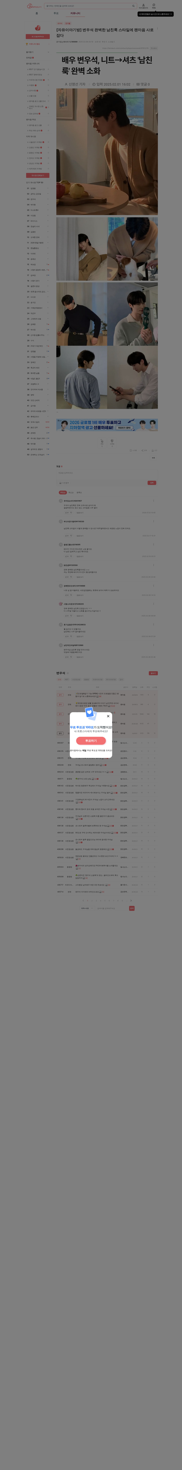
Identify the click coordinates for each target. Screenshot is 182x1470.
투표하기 (91, 740)
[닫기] (108, 716)
